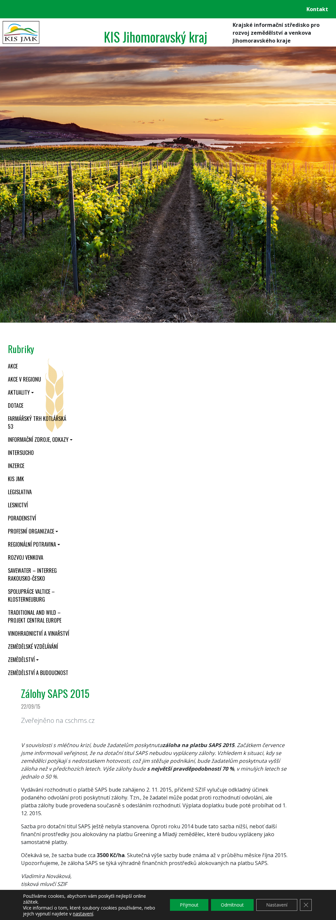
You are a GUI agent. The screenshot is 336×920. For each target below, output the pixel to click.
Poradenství (22, 518)
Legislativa (20, 492)
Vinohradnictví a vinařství (38, 633)
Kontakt (317, 9)
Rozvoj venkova (25, 557)
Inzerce (16, 466)
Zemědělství (21, 660)
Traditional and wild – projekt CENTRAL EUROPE (34, 616)
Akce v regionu (24, 379)
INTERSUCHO (21, 453)
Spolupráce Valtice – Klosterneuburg (31, 595)
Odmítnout (232, 905)
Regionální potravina (32, 544)
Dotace (15, 405)
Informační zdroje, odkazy (38, 439)
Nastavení (276, 905)
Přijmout (189, 905)
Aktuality (19, 392)
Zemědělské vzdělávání (33, 646)
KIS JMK (16, 479)
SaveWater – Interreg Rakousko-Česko (32, 574)
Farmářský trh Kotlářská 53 (37, 422)
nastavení (83, 914)
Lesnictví (18, 505)
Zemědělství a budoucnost (38, 673)
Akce (13, 366)
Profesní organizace (31, 531)
